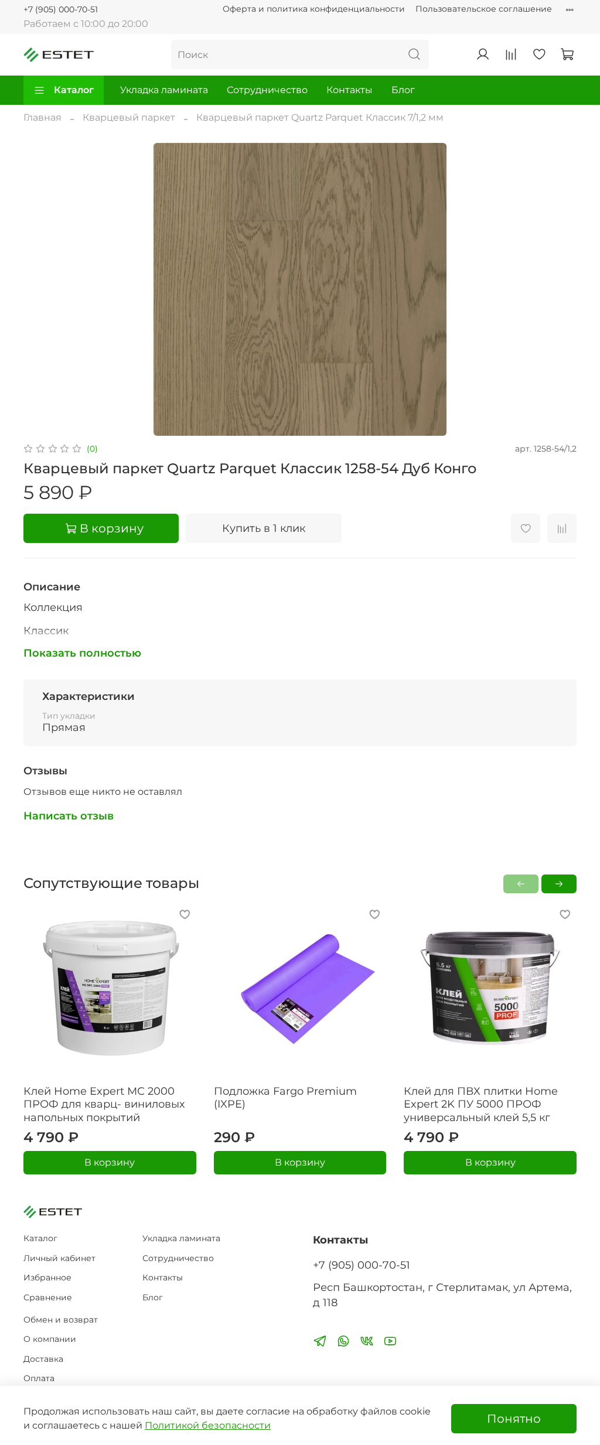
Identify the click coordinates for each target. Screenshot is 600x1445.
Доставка (43, 1359)
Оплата (38, 1378)
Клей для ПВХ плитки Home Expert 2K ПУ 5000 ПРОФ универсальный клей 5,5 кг (481, 1103)
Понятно (514, 1419)
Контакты (349, 89)
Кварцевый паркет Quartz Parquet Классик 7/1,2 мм (320, 117)
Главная (42, 117)
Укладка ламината (164, 89)
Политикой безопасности (208, 1425)
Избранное (47, 1277)
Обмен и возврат (60, 1319)
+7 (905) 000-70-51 (60, 9)
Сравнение (47, 1297)
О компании (49, 1339)
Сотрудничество (267, 89)
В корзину (109, 1162)
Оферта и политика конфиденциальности (314, 9)
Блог (403, 89)
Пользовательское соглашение (483, 9)
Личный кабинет (59, 1258)
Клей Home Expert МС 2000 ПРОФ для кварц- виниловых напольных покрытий (104, 1103)
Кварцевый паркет (129, 117)
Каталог (74, 89)
